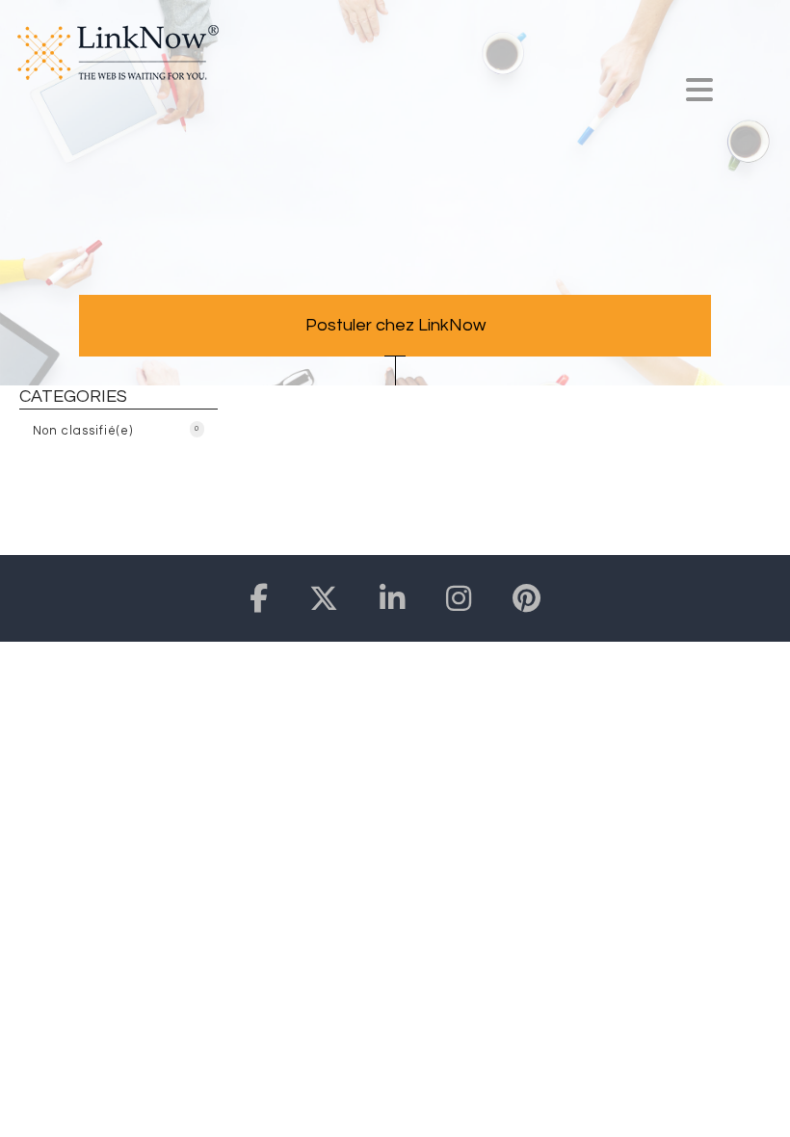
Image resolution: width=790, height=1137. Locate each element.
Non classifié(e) (116, 430)
